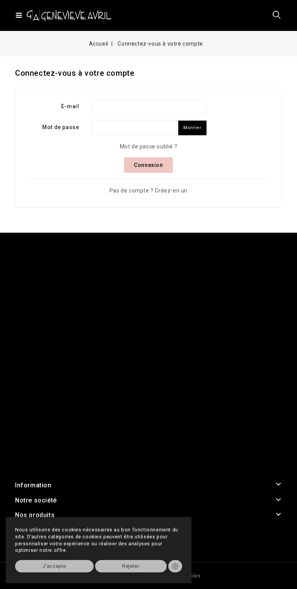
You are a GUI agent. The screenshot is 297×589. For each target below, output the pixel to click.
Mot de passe (60, 127)
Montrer (192, 127)
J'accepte (54, 566)
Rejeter (130, 566)
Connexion (148, 165)
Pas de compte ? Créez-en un (148, 190)
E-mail (70, 106)
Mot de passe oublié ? (149, 146)
